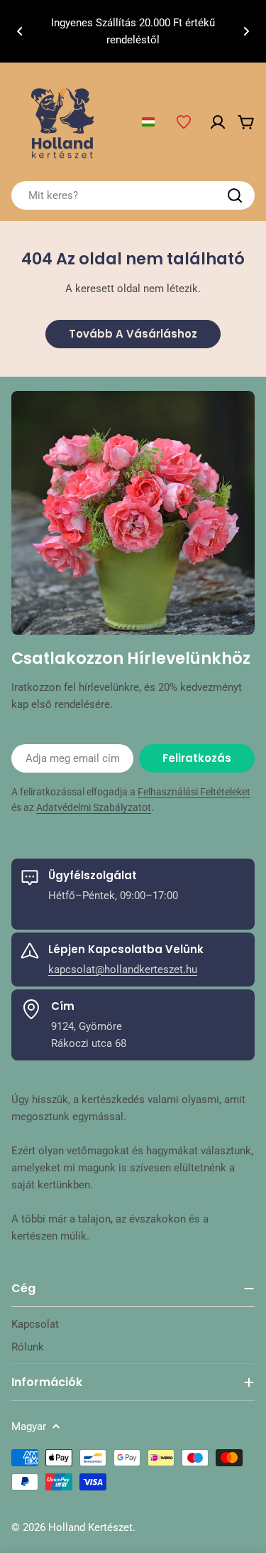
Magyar (28, 1426)
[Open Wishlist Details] (184, 122)
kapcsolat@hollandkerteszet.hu (122, 969)
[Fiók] (217, 122)
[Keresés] (234, 195)
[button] (19, 31)
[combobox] (133, 195)
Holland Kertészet (90, 1527)
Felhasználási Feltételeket (194, 791)
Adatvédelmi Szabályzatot (93, 807)
